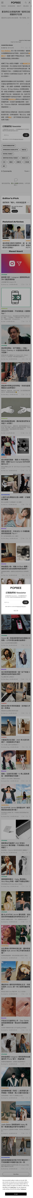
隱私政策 (24, 606)
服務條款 (19, 606)
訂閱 (25, 602)
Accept (16, 1194)
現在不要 (16, 610)
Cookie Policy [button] (13, 1187)
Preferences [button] (23, 1189)
